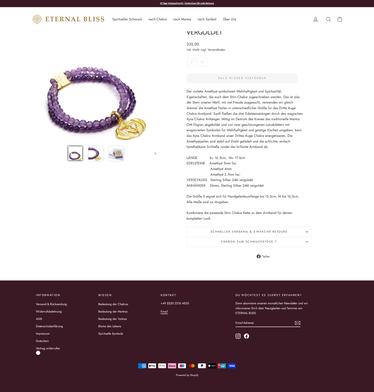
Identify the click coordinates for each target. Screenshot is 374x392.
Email (164, 311)
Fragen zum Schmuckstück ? (249, 242)
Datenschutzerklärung (49, 326)
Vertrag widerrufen (48, 348)
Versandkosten (216, 49)
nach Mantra (182, 19)
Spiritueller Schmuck (127, 19)
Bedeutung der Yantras (112, 319)
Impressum (43, 333)
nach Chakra (157, 19)
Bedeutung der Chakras (113, 304)
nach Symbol (207, 19)
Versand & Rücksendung (51, 304)
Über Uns (229, 19)
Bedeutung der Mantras (113, 311)
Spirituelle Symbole (110, 333)
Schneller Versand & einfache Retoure (249, 232)
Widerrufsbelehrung (49, 311)
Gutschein (42, 341)
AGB (39, 319)
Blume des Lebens (109, 326)
